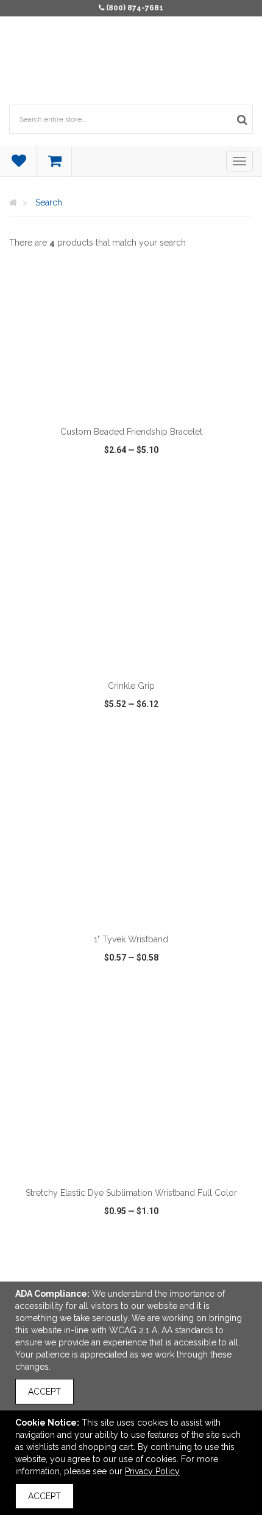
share (220, 497)
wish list (132, 497)
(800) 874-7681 (134, 8)
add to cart (138, 404)
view (48, 497)
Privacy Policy (152, 1471)
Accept (44, 1391)
